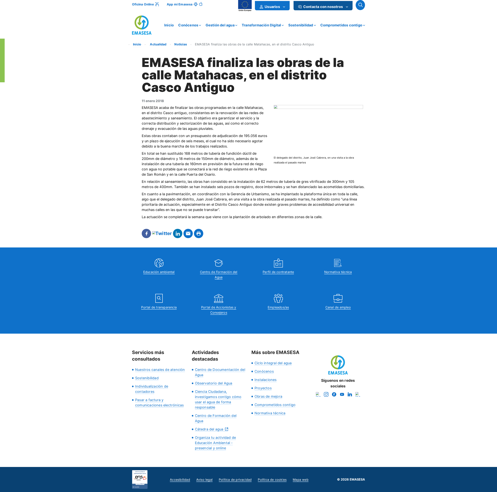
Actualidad (157, 44)
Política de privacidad (235, 480)
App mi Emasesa (180, 4)
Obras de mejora (268, 396)
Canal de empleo (338, 307)
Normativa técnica (338, 272)
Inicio (169, 25)
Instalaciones (266, 380)
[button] (360, 5)
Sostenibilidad (300, 25)
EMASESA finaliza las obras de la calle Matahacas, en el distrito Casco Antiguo (254, 44)
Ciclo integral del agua (273, 363)
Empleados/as (278, 307)
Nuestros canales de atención (160, 370)
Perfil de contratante (278, 272)
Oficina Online (143, 4)
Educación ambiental (159, 272)
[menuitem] (272, 5)
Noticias (180, 44)
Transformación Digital (261, 25)
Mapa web (300, 480)
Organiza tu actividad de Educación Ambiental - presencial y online (215, 443)
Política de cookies (272, 480)
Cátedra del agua (209, 429)
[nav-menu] (284, 7)
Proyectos (263, 388)
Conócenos (188, 25)
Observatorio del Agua (213, 383)
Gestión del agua (220, 25)
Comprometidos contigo (341, 25)
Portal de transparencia (159, 307)
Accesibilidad (180, 480)
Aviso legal (204, 480)
